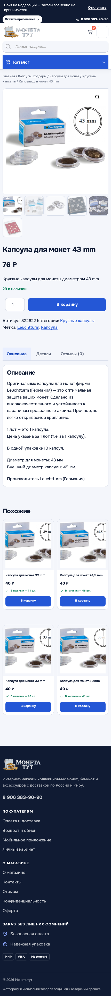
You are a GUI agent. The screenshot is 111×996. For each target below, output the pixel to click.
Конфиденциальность (24, 901)
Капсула (49, 327)
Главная (9, 76)
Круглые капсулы (77, 320)
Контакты (12, 882)
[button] (98, 98)
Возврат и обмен (19, 830)
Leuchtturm (28, 327)
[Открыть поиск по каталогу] (55, 47)
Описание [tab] (17, 354)
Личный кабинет (19, 849)
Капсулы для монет (64, 76)
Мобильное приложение (27, 840)
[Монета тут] (22, 32)
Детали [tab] (43, 354)
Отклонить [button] (97, 7)
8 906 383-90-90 (22, 797)
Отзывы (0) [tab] (72, 354)
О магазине (14, 872)
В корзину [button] (28, 601)
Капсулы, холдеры (32, 76)
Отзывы (10, 891)
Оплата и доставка (21, 821)
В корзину (67, 304)
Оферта (10, 910)
